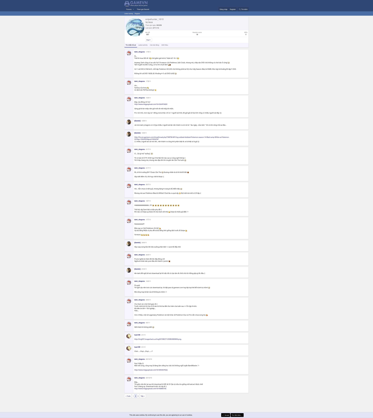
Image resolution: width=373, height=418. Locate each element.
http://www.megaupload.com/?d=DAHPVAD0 (150, 104)
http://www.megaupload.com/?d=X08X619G (150, 388)
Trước (129, 396)
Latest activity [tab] (143, 45)
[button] (133, 9)
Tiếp (142, 396)
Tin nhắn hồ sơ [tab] (131, 45)
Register (137, 13)
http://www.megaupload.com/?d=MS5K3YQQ (151, 370)
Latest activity (128, 13)
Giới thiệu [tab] (164, 45)
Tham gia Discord (143, 9)
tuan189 (137, 335)
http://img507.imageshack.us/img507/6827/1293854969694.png (157, 339)
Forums (129, 9)
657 (147, 34)
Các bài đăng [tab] (154, 45)
